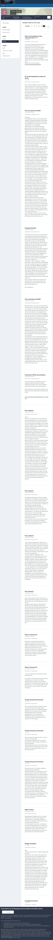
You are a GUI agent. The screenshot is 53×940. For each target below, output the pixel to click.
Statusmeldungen (6, 29)
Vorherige (27, 26)
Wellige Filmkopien (30, 843)
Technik (27, 79)
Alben (4, 53)
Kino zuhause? (29, 410)
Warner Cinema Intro (31, 634)
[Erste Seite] (23, 26)
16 (43, 26)
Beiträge (4, 41)
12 (34, 26)
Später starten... (29, 809)
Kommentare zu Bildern (7, 50)
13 (36, 26)
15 (41, 26)
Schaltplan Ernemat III (31, 901)
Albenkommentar (6, 55)
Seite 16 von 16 (48, 27)
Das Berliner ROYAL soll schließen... (35, 375)
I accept (8, 912)
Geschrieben (31, 41)
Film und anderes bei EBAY (33, 110)
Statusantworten (6, 32)
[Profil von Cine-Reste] (49, 17)
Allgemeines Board (30, 112)
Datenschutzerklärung (6, 936)
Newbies (28, 39)
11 (31, 26)
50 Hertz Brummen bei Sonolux (34, 699)
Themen (4, 38)
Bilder (4, 48)
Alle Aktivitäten (6, 23)
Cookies (10, 937)
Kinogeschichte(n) (30, 228)
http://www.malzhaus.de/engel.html (33, 64)
